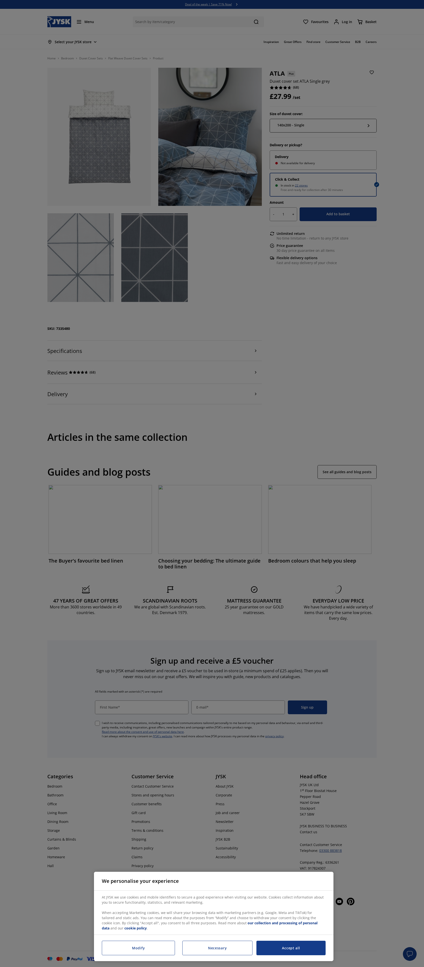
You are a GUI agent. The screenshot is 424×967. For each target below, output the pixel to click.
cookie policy (135, 928)
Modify (138, 948)
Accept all (291, 948)
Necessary (217, 948)
